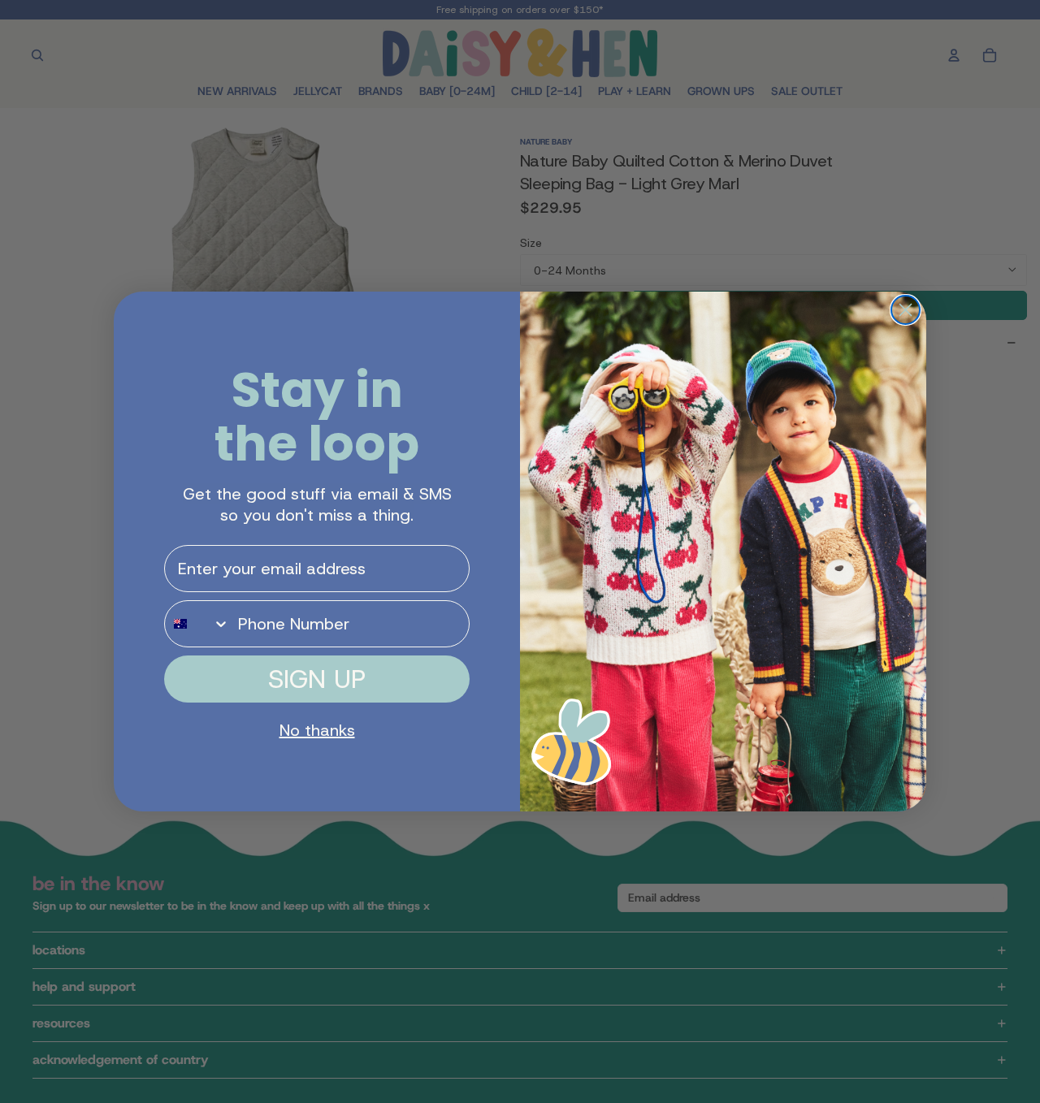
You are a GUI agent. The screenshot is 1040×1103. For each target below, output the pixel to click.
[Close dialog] (905, 310)
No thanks (317, 730)
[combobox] (197, 624)
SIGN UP (317, 679)
